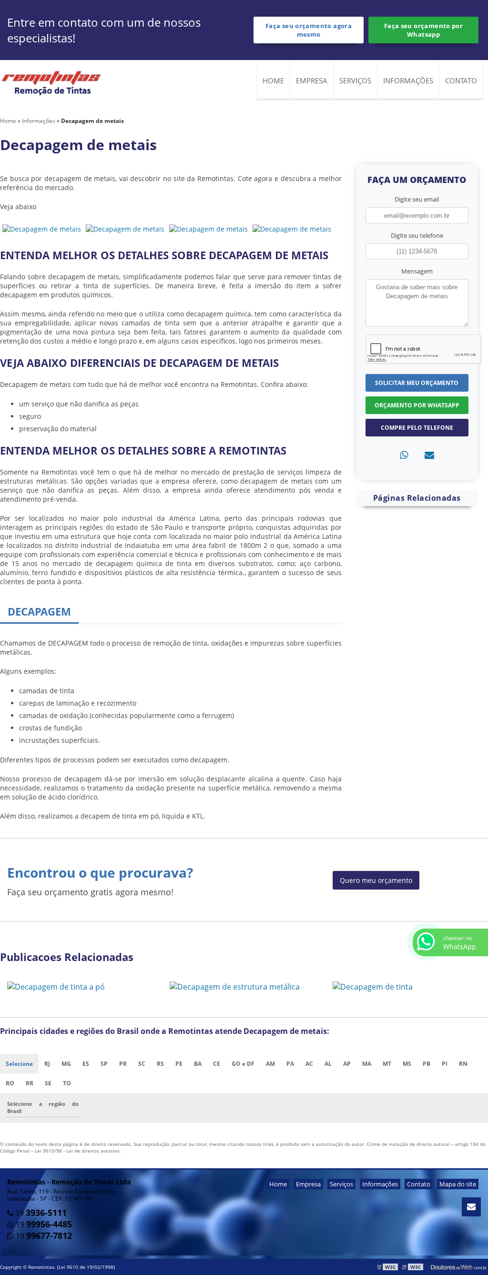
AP (347, 1064)
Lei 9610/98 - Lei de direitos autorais (77, 1150)
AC (309, 1064)
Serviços (355, 80)
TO (67, 1083)
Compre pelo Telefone (417, 428)
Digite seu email (417, 199)
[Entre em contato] (429, 454)
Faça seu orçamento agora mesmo (308, 30)
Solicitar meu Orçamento (416, 383)
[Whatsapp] (404, 454)
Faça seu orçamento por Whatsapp (423, 30)
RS (160, 1064)
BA (198, 1064)
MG (66, 1064)
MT (387, 1064)
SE (48, 1083)
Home (273, 80)
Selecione (19, 1064)
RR (29, 1083)
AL (328, 1064)
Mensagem (417, 271)
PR (123, 1064)
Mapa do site (457, 1184)
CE (216, 1064)
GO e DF (243, 1064)
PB (426, 1064)
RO (10, 1083)
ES (85, 1064)
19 (40, 1213)
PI (444, 1064)
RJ (47, 1064)
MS (407, 1064)
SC (141, 1064)
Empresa (311, 80)
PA (290, 1064)
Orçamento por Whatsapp (417, 405)
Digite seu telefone (417, 235)
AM (270, 1064)
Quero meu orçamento (376, 880)
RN (463, 1064)
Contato (461, 80)
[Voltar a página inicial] (52, 84)
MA (366, 1064)
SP (104, 1064)
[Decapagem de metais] (41, 228)
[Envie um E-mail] (471, 1206)
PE (179, 1064)
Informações (408, 80)
